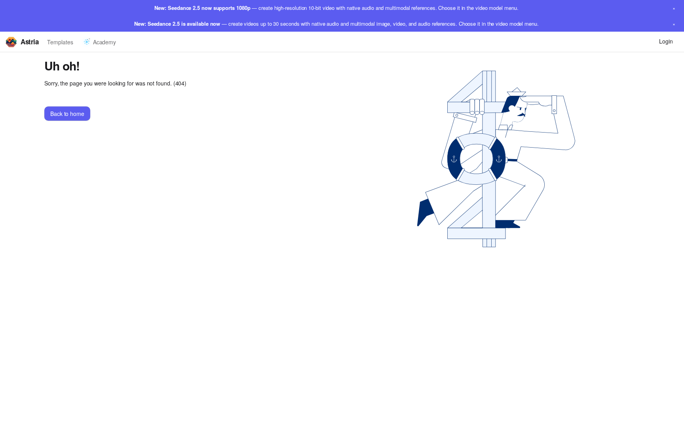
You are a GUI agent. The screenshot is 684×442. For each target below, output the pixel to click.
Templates (60, 42)
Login (666, 41)
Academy (104, 42)
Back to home (67, 114)
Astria (29, 41)
